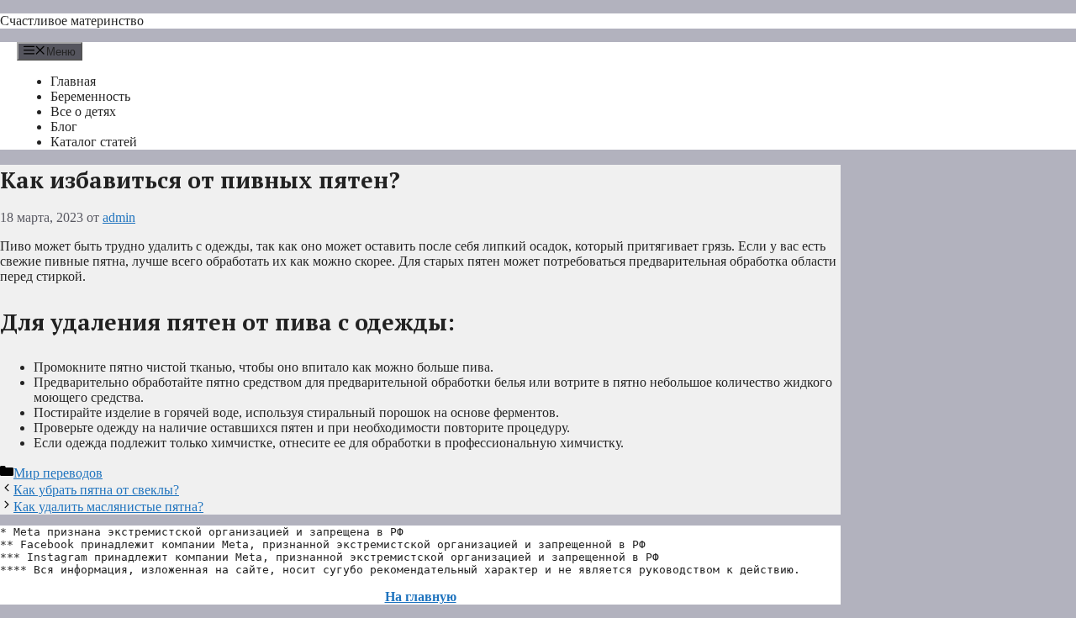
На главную (420, 596)
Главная (73, 81)
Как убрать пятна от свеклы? (96, 490)
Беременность (90, 96)
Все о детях (83, 111)
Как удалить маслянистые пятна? (108, 506)
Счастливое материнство (72, 20)
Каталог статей (93, 142)
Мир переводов (58, 473)
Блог (63, 126)
